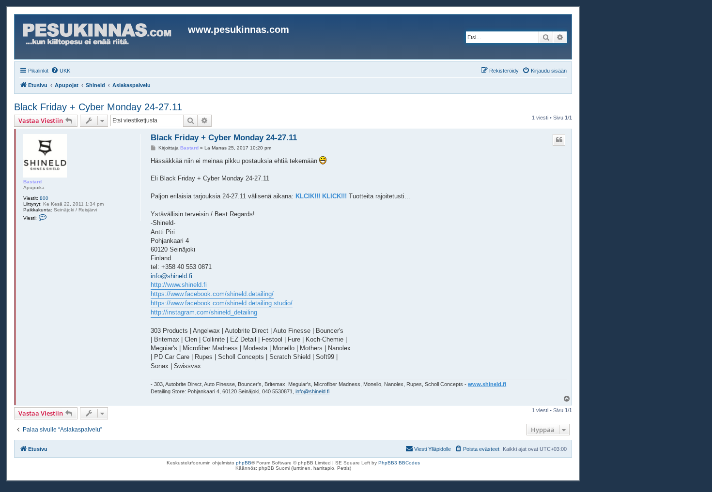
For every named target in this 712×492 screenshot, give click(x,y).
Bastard (32, 181)
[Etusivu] (102, 37)
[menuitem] (60, 70)
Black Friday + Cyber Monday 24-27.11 (98, 107)
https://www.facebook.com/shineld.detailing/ (212, 294)
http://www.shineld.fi (179, 284)
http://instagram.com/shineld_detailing (204, 312)
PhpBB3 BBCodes (399, 462)
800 (44, 198)
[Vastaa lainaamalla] (559, 140)
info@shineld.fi (171, 276)
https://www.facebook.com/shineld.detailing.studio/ (222, 303)
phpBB (243, 462)
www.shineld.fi (487, 384)
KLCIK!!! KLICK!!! (321, 196)
